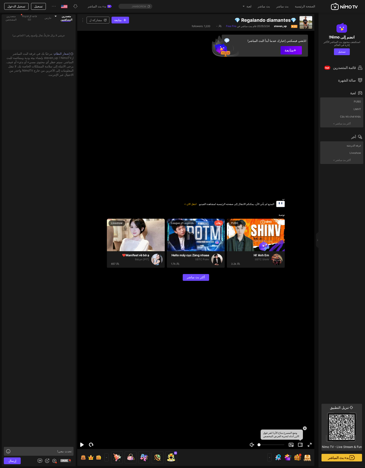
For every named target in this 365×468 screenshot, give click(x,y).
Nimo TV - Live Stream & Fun (342, 427)
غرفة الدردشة (354, 145)
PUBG (357, 101)
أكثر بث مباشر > (342, 123)
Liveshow (355, 152)
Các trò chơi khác (350, 116)
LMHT (357, 109)
